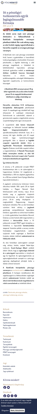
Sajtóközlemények (9, 323)
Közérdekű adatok (9, 366)
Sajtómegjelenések (9, 325)
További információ (7, 405)
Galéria (5, 320)
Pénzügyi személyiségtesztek (13, 349)
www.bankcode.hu (18, 270)
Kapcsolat (6, 315)
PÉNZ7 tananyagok (9, 352)
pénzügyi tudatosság (10, 295)
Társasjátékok (7, 344)
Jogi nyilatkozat (8, 371)
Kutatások (6, 355)
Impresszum (7, 317)
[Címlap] (11, 3)
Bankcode (11, 292)
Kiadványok (7, 342)
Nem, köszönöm (17, 410)
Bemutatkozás (8, 312)
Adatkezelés (7, 369)
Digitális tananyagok (10, 347)
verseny (20, 295)
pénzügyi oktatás (21, 292)
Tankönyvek (7, 339)
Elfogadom (5, 410)
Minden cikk (7, 328)
